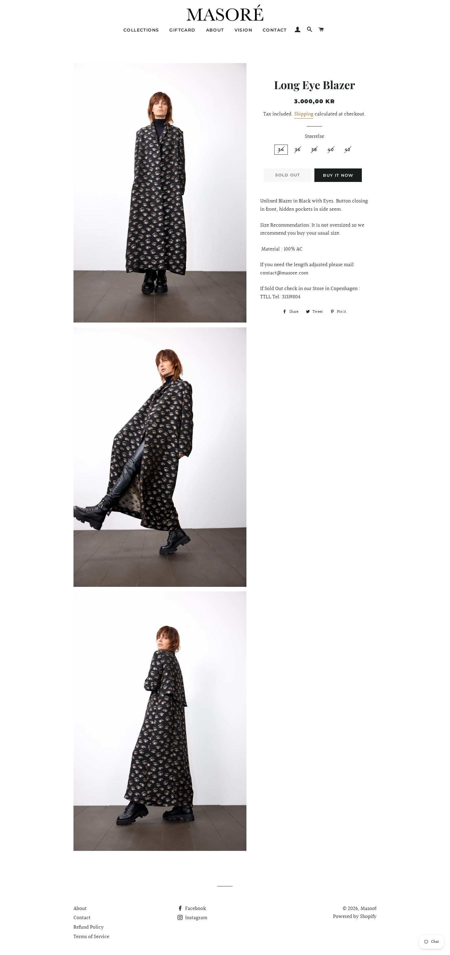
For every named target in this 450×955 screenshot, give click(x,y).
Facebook (195, 908)
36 (298, 149)
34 (281, 149)
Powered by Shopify (355, 916)
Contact (275, 30)
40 (331, 149)
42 (348, 149)
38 (314, 149)
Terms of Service (91, 937)
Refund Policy (88, 927)
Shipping (303, 114)
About (215, 30)
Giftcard (182, 30)
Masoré (369, 908)
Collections (141, 30)
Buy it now (338, 175)
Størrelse (314, 137)
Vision (243, 30)
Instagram (195, 918)
